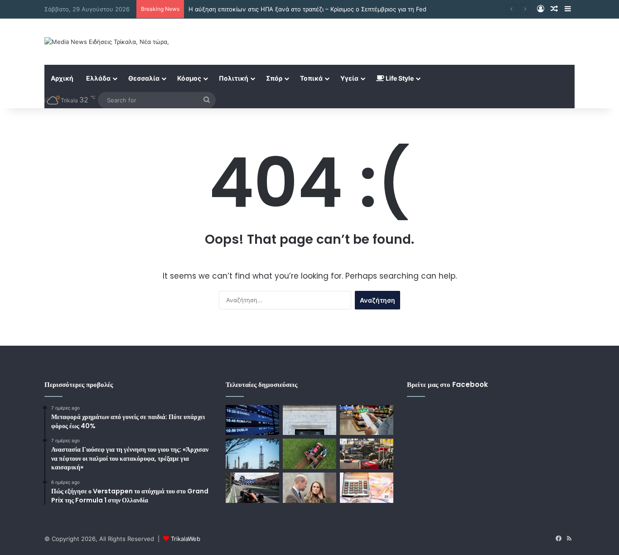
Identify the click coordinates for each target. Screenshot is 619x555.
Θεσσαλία (144, 78)
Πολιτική (233, 78)
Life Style (399, 78)
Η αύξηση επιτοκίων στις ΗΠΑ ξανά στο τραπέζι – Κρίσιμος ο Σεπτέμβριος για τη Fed (307, 9)
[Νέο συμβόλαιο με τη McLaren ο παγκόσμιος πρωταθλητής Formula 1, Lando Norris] (252, 488)
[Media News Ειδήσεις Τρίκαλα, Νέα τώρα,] (106, 42)
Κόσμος (189, 78)
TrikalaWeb (185, 538)
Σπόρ (274, 78)
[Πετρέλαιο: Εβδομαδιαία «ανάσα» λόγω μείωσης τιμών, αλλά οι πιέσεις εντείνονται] (252, 454)
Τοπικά (311, 78)
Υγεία (349, 78)
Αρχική (62, 78)
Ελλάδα (98, 78)
